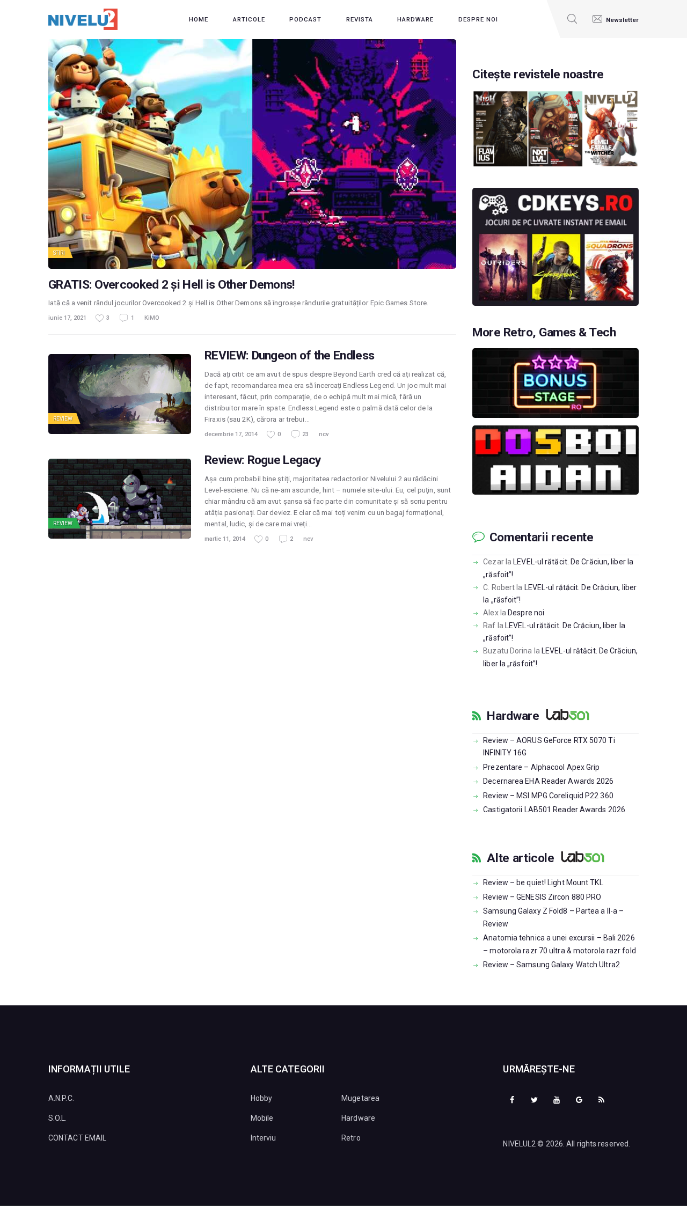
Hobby (262, 1098)
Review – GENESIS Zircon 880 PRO (542, 897)
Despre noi (526, 612)
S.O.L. (57, 1118)
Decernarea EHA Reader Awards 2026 (548, 781)
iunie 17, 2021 (67, 317)
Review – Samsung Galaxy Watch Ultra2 (551, 964)
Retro (351, 1138)
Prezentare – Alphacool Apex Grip (541, 767)
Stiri (59, 253)
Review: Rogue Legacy (262, 460)
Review (63, 419)
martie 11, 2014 (224, 538)
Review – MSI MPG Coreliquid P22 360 (548, 795)
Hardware (513, 716)
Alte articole (520, 858)
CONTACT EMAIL (77, 1138)
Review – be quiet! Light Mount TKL (543, 882)
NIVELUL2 (519, 1143)
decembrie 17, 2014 (231, 434)
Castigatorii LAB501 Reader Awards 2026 (554, 809)
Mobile (262, 1118)
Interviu (263, 1138)
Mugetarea (360, 1098)
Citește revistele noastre (538, 74)
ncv (323, 434)
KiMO (151, 317)
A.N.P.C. (61, 1098)
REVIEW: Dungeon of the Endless (289, 355)
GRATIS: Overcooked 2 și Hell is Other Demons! (171, 284)
